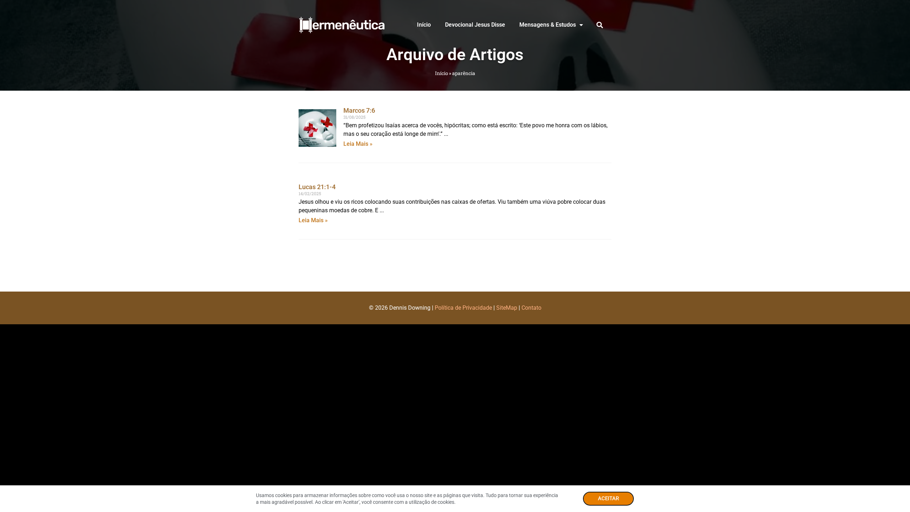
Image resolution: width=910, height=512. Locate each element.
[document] (455, 256)
